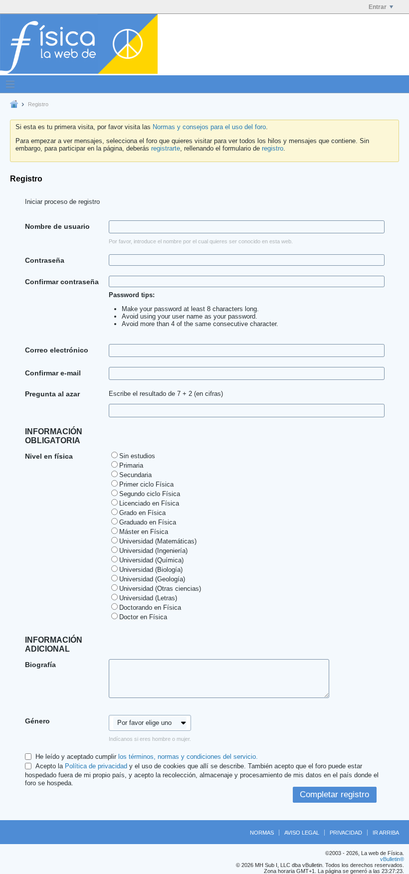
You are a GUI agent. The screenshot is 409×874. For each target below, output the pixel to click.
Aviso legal (301, 833)
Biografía (40, 665)
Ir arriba (386, 833)
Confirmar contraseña (62, 282)
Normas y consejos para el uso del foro (209, 127)
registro (272, 148)
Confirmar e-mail (53, 373)
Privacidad (346, 833)
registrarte (165, 148)
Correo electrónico (56, 350)
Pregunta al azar (52, 394)
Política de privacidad (96, 766)
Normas (262, 833)
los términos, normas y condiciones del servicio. (188, 756)
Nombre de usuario (57, 226)
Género (37, 721)
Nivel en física (49, 456)
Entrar (378, 6)
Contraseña (44, 260)
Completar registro (334, 794)
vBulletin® (392, 859)
